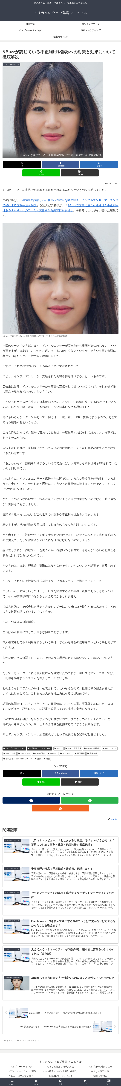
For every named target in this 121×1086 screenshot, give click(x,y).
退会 (48, 759)
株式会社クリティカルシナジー (19, 759)
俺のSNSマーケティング (60, 1076)
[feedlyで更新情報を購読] (89, 800)
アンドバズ (67, 753)
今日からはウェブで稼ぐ (40, 748)
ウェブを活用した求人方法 (60, 1066)
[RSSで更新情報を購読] (60, 808)
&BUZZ (60, 748)
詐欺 (39, 759)
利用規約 (93, 753)
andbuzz (54, 753)
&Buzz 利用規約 (93, 748)
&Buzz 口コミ (111, 748)
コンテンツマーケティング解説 (21, 1071)
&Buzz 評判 (25, 753)
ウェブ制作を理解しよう (100, 1066)
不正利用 (81, 753)
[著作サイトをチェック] (31, 800)
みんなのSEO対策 (100, 1071)
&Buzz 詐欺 (11, 753)
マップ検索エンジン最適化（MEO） (60, 1071)
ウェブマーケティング (15, 748)
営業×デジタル (100, 1076)
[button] (80, 172)
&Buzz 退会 (40, 753)
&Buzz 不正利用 (74, 748)
